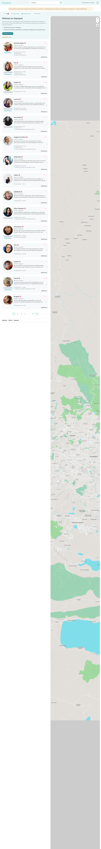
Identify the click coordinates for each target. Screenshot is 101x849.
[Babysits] (6, 2)
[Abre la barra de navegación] (97, 2)
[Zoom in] (97, 18)
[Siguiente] (37, 314)
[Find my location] (97, 25)
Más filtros (38, 13)
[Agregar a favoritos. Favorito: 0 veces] (45, 192)
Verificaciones (27, 13)
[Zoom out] (97, 21)
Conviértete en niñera (88, 2)
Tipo (6, 13)
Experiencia (15, 13)
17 (33, 313)
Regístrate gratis (7, 33)
